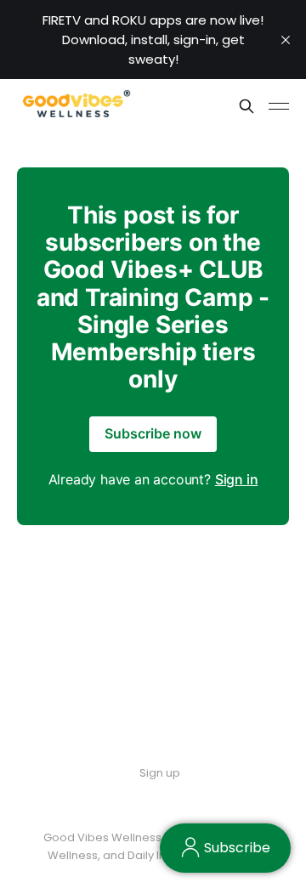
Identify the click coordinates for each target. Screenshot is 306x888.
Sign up (159, 773)
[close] (285, 40)
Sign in (236, 479)
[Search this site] (246, 106)
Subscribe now (153, 433)
